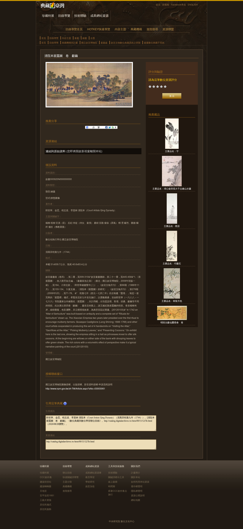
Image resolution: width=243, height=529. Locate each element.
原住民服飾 (45, 509)
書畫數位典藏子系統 (154, 42)
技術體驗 (80, 15)
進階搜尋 (152, 29)
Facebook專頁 (178, 4)
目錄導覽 (64, 15)
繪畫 (84, 38)
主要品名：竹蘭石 (172, 263)
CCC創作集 (46, 477)
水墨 (92, 38)
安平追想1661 (47, 495)
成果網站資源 (99, 15)
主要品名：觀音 (172, 226)
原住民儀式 (45, 504)
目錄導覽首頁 (74, 29)
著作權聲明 (136, 486)
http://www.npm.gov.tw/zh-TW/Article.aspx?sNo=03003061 (75, 388)
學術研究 (90, 481)
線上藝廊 (112, 481)
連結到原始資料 (55, 151)
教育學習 (90, 477)
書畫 (76, 38)
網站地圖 (135, 499)
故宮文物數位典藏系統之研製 (125, 42)
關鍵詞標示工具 (116, 477)
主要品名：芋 (172, 151)
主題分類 (67, 481)
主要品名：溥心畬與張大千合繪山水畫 (171, 188)
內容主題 (120, 29)
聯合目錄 (67, 472)
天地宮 (43, 490)
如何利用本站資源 (140, 481)
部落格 (165, 4)
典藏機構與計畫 (70, 42)
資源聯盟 (168, 29)
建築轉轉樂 (45, 486)
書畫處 (104, 42)
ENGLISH (193, 4)
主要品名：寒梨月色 (172, 300)
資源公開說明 (138, 495)
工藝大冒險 (45, 499)
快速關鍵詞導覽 (71, 477)
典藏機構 (136, 29)
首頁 (158, 4)
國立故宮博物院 (89, 42)
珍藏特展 (48, 15)
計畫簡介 (135, 472)
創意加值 (90, 486)
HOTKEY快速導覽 (98, 29)
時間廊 (111, 486)
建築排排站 (45, 481)
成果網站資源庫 (93, 472)
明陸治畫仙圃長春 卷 (171, 322)
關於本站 (135, 477)
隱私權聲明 (136, 490)
